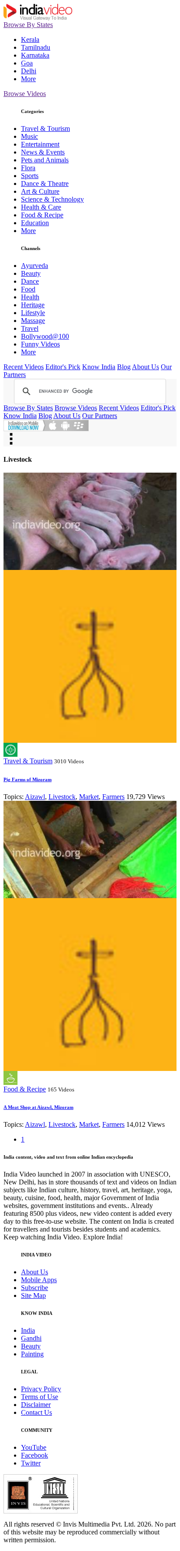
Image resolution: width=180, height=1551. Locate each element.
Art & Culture (40, 191)
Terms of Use (39, 1396)
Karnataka (35, 55)
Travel (29, 328)
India (28, 1330)
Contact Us (36, 1412)
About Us (145, 367)
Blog (124, 367)
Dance (30, 281)
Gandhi (31, 1338)
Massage (33, 320)
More (28, 78)
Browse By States (28, 24)
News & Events (43, 152)
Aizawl (35, 796)
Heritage (33, 305)
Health (30, 297)
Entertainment (40, 144)
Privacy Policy (41, 1389)
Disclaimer (36, 1404)
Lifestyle (33, 312)
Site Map (33, 1295)
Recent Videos (23, 367)
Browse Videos (24, 93)
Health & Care (41, 207)
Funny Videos (40, 344)
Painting (32, 1354)
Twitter (31, 1463)
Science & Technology (52, 199)
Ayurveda (34, 265)
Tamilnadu (35, 47)
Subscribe (34, 1287)
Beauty (31, 273)
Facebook (34, 1455)
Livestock (62, 796)
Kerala (30, 39)
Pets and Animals (45, 160)
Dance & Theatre (45, 183)
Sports (29, 175)
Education (35, 222)
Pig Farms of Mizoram (27, 779)
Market (89, 796)
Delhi (28, 71)
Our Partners (99, 415)
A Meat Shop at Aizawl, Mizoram (38, 1107)
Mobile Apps (39, 1279)
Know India (98, 367)
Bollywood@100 (45, 336)
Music (29, 136)
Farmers (113, 796)
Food (28, 289)
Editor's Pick (62, 367)
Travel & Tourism (45, 128)
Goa (27, 63)
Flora (28, 168)
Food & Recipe (42, 215)
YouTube (33, 1447)
